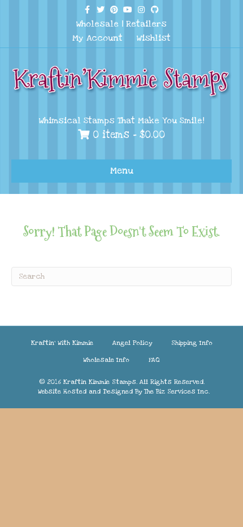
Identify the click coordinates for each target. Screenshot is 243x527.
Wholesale (97, 23)
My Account (97, 38)
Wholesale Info (106, 360)
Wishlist (154, 38)
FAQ (154, 360)
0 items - (127, 134)
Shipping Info (191, 343)
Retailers (146, 23)
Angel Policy (132, 343)
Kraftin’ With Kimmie (62, 343)
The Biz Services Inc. (177, 391)
